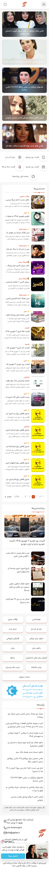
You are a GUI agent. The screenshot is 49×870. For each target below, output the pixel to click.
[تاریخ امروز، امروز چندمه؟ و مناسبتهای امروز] (38, 574)
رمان (13, 648)
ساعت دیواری (24, 677)
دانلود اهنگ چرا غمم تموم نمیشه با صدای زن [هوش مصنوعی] (25, 744)
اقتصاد (27, 328)
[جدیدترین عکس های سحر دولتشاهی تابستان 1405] (24, 52)
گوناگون (26, 377)
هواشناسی (36, 619)
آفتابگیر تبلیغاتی (13, 638)
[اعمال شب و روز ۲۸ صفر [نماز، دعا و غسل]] (38, 604)
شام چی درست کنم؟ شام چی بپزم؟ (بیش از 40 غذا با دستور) (24, 770)
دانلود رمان (36, 648)
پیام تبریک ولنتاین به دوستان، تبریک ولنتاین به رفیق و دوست (24, 789)
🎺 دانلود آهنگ (24, 229)
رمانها (12, 657)
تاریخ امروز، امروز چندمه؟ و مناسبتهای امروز (18, 570)
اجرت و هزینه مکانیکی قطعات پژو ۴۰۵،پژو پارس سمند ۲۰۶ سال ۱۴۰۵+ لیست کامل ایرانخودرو (24, 725)
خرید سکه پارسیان (13, 667)
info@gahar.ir (13, 833)
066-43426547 (14, 828)
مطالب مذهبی (24, 196)
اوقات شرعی (12, 619)
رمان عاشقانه (36, 667)
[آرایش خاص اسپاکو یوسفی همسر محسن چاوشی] (24, 108)
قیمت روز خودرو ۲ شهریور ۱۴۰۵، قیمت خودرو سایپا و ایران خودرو (27, 542)
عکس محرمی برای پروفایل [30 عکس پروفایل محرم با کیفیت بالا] (25, 760)
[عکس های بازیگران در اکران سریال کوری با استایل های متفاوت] (24, 24)
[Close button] (47, 842)
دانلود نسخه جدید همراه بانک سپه (29, 752)
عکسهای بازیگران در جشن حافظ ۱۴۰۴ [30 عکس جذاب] (24, 88)
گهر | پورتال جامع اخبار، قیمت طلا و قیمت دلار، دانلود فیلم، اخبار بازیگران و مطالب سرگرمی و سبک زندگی (24, 808)
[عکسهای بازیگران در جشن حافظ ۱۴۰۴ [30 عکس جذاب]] (24, 80)
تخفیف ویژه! (13, 856)
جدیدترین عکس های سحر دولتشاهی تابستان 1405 (24, 61)
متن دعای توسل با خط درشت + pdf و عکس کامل (17, 555)
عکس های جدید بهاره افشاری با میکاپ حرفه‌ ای (24, 145)
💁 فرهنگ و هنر (24, 262)
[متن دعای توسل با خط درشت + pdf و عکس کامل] (38, 558)
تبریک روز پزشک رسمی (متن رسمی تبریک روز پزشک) (25, 715)
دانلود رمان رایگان (36, 638)
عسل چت (13, 629)
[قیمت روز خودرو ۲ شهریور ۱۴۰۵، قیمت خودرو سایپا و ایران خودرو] (24, 526)
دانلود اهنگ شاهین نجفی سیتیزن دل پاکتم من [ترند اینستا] (19, 587)
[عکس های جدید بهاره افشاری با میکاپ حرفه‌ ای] (24, 136)
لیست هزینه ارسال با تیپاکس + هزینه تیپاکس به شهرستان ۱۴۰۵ (25, 735)
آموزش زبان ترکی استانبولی (36, 657)
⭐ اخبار (26, 213)
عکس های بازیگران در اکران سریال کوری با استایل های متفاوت (24, 32)
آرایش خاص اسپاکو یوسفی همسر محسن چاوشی (24, 117)
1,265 (16, 496)
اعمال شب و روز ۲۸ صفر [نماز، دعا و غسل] (17, 601)
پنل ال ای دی (36, 629)
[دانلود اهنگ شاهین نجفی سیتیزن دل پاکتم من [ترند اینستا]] (38, 589)
